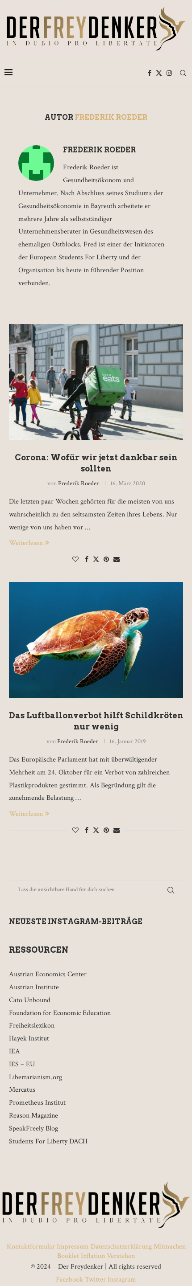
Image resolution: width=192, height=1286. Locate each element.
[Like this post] (75, 560)
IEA (14, 1051)
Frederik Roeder (99, 150)
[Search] (183, 73)
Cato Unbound (29, 1000)
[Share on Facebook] (86, 560)
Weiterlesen (26, 543)
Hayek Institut (29, 1038)
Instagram (121, 1279)
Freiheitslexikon (31, 1025)
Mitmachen (170, 1246)
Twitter (95, 1279)
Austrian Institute (34, 987)
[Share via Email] (116, 560)
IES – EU (22, 1064)
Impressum (73, 1246)
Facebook (70, 1279)
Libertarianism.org (35, 1077)
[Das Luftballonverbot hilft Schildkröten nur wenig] (96, 640)
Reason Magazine (33, 1115)
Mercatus (22, 1089)
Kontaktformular (32, 1246)
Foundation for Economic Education (60, 1013)
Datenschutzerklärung (121, 1246)
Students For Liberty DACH (48, 1141)
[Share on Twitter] (96, 559)
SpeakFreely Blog (33, 1128)
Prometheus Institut (37, 1102)
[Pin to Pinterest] (106, 560)
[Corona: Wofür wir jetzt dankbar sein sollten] (96, 382)
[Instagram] (169, 73)
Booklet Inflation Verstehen (96, 1256)
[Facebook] (149, 73)
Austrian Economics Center (48, 974)
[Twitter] (159, 73)
